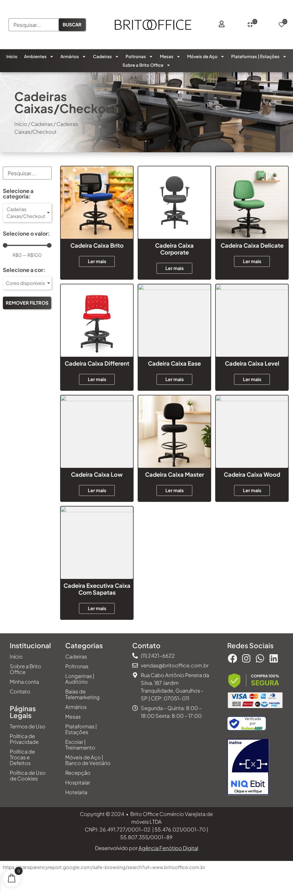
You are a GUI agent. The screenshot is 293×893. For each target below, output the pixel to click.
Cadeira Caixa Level (252, 363)
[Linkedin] (273, 658)
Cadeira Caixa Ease (174, 363)
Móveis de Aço (202, 56)
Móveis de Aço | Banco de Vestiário (87, 760)
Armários (69, 56)
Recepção (77, 772)
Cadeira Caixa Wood (252, 474)
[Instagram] (246, 658)
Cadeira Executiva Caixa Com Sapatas (97, 589)
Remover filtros (27, 303)
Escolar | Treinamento (80, 744)
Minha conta (24, 681)
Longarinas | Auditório (79, 679)
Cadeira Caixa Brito (97, 245)
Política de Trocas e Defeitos (22, 757)
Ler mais (97, 261)
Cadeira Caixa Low (97, 474)
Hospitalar (77, 782)
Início (11, 56)
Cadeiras (102, 56)
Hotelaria (76, 792)
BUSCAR (72, 24)
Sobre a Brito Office (142, 65)
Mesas (166, 56)
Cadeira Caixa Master (174, 474)
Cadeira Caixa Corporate (174, 249)
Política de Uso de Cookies (27, 775)
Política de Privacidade (24, 739)
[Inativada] (248, 768)
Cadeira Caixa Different (97, 363)
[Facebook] (232, 658)
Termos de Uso (27, 726)
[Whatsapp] (259, 658)
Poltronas (136, 56)
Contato (20, 691)
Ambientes (35, 56)
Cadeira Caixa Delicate (252, 245)
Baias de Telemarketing (82, 694)
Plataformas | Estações (255, 56)
